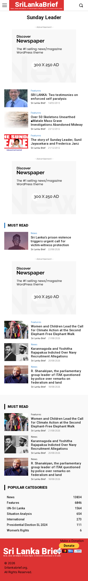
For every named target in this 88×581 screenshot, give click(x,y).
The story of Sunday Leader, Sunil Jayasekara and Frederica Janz (56, 142)
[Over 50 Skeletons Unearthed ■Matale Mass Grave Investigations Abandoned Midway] (16, 120)
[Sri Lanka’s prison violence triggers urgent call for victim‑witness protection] (16, 241)
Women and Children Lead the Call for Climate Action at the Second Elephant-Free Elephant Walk (57, 330)
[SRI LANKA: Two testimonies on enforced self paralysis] (16, 98)
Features (36, 90)
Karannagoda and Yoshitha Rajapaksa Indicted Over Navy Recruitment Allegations (53, 352)
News (34, 233)
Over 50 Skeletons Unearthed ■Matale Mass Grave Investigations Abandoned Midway (56, 121)
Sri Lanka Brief (38, 102)
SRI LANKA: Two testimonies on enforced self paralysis (54, 97)
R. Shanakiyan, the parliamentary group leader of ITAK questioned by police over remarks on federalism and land (56, 376)
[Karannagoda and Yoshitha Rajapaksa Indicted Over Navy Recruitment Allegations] (16, 352)
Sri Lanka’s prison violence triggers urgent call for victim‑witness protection (51, 241)
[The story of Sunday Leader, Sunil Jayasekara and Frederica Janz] (16, 143)
